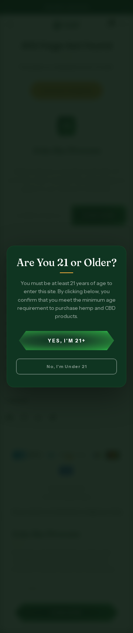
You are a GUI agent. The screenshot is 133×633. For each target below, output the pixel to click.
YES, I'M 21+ (67, 341)
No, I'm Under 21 (67, 366)
